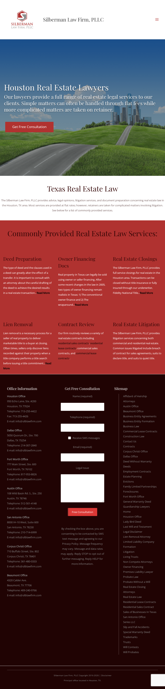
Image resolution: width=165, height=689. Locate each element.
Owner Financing (133, 567)
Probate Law (130, 577)
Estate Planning (132, 476)
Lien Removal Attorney (137, 536)
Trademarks (130, 637)
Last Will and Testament (137, 526)
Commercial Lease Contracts (140, 431)
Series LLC (129, 622)
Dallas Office (130, 456)
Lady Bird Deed (132, 521)
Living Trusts (130, 557)
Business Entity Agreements (139, 416)
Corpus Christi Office (135, 451)
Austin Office (130, 406)
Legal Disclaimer (132, 531)
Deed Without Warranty (137, 461)
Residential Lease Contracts (139, 602)
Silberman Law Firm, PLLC (73, 19)
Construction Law (133, 436)
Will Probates (131, 652)
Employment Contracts (137, 471)
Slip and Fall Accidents (136, 627)
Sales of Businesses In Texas (139, 612)
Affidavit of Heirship (135, 396)
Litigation (128, 552)
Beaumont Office (133, 411)
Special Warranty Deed (136, 632)
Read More (81, 304)
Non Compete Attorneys (138, 562)
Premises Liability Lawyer (138, 572)
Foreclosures (130, 491)
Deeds (127, 466)
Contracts (129, 446)
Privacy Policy (70, 544)
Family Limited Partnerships (140, 486)
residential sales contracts (73, 343)
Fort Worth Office (133, 496)
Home (127, 511)
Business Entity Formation (139, 421)
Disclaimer (106, 675)
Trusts (127, 642)
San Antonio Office (134, 617)
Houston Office (132, 516)
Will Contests (131, 647)
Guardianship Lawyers (136, 506)
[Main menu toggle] (157, 19)
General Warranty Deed (137, 501)
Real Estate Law (132, 597)
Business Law (131, 426)
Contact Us (129, 441)
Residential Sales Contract (138, 607)
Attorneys (129, 401)
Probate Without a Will (136, 582)
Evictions (128, 481)
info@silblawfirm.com (28, 421)
